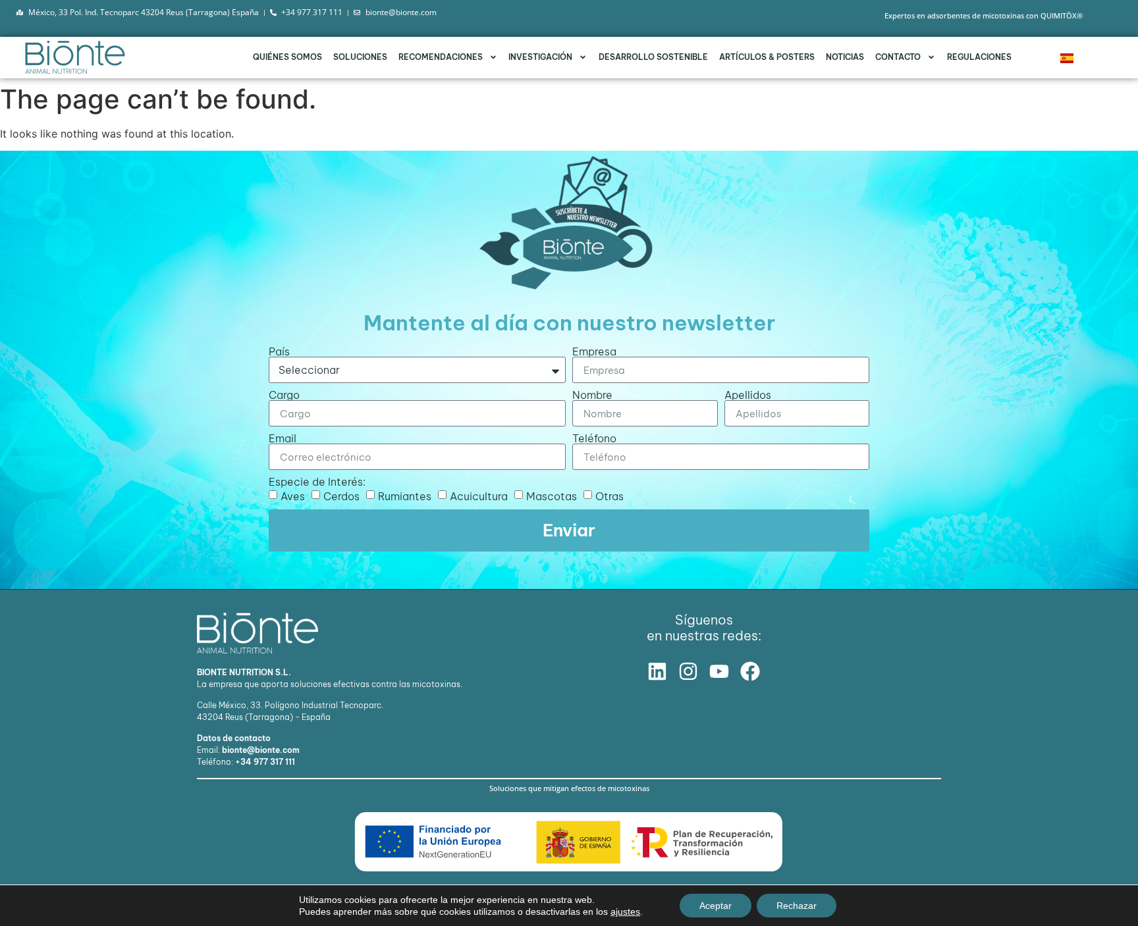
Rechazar (796, 905)
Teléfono (594, 438)
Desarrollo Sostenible (653, 57)
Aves (293, 496)
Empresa (594, 351)
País (279, 351)
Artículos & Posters (767, 57)
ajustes (625, 911)
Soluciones (360, 57)
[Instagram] (688, 671)
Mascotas (551, 496)
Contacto (898, 57)
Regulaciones (979, 57)
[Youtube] (719, 671)
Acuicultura (479, 496)
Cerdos (341, 496)
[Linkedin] (657, 671)
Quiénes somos (287, 57)
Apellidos (747, 395)
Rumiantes (404, 496)
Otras (609, 496)
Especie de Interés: (317, 481)
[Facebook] (750, 671)
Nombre (592, 395)
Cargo (284, 395)
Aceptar (715, 905)
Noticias (845, 57)
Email (282, 438)
